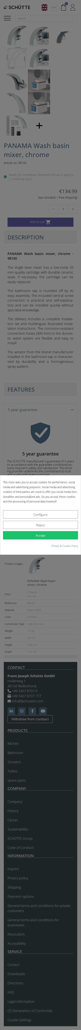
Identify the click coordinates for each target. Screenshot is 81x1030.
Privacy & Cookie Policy (64, 546)
